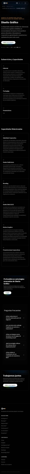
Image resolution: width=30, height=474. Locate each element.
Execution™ (10, 6)
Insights (3, 442)
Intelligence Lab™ (5, 445)
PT (22, 3)
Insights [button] (7, 292)
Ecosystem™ (4, 433)
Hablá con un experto (6, 464)
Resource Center (5, 447)
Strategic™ (3, 421)
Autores (3, 459)
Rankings (3, 450)
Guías (2, 440)
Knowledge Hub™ (5, 452)
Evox (3, 6)
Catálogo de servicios (8, 8)
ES (17, 3)
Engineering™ (4, 423)
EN (19, 3)
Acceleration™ (4, 430)
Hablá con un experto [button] (8, 42)
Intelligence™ (4, 418)
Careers (3, 462)
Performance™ (4, 428)
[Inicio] (5, 3)
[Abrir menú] (25, 3)
